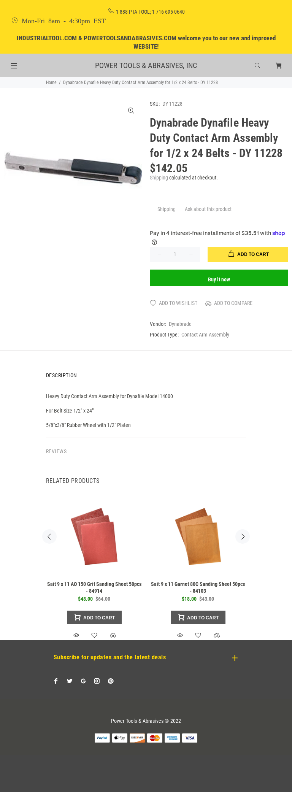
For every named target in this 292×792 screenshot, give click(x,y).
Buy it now (219, 279)
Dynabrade (180, 324)
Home (51, 82)
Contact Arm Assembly (205, 335)
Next (242, 536)
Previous (49, 536)
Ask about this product (208, 209)
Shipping (159, 178)
